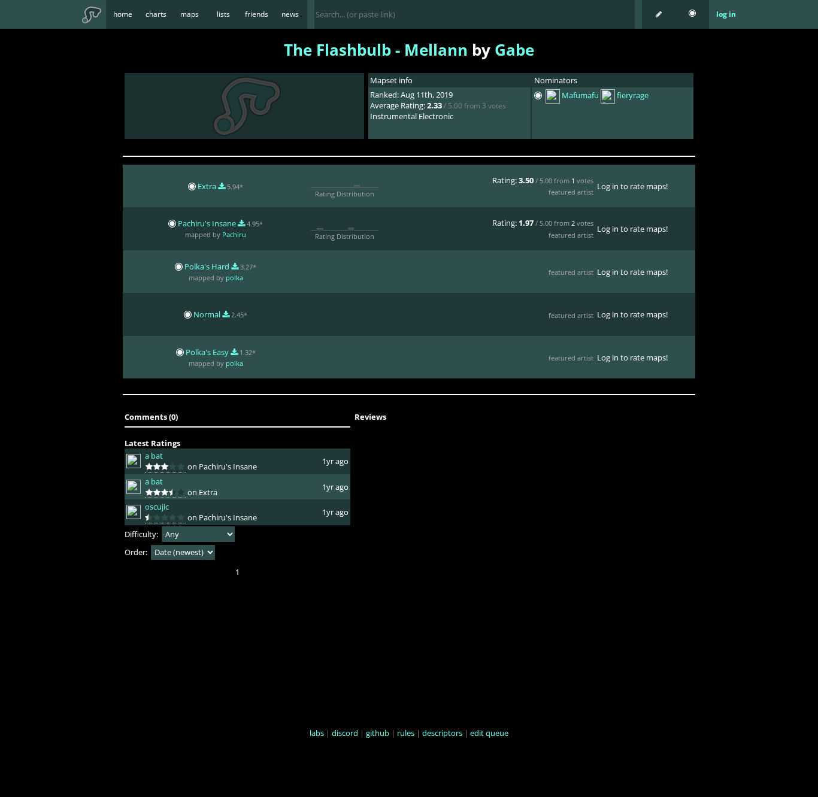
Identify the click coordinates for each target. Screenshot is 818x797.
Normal (207, 314)
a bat (154, 455)
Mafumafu (580, 95)
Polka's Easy (208, 352)
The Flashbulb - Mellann (376, 49)
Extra (208, 186)
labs (317, 733)
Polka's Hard (207, 266)
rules (405, 733)
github (377, 733)
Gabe (514, 49)
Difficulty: (142, 534)
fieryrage (633, 95)
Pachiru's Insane (208, 223)
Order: (137, 552)
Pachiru (234, 234)
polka (234, 277)
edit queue (489, 733)
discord (345, 733)
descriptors (442, 733)
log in (726, 14)
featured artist (571, 191)
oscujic (157, 506)
